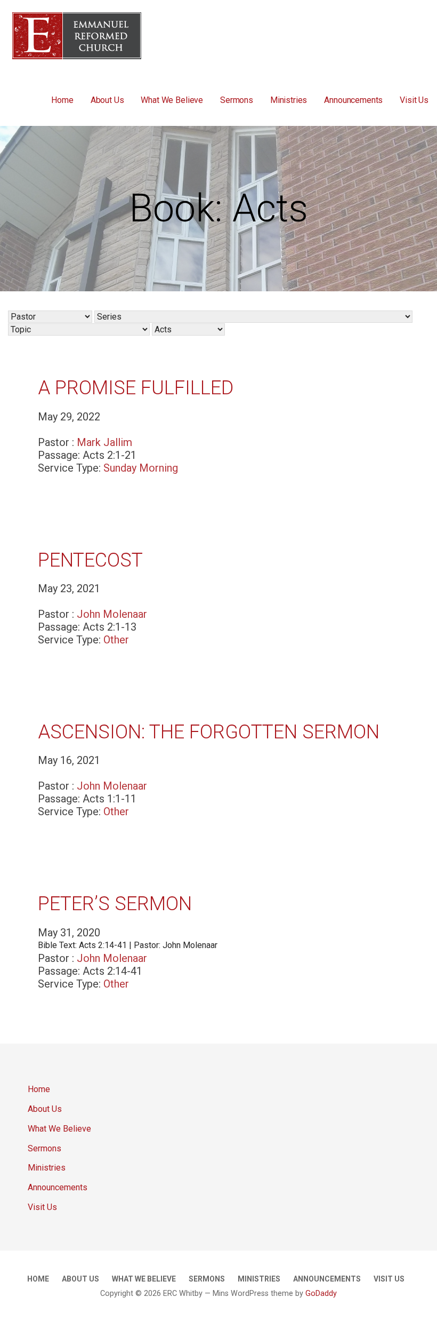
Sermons (236, 100)
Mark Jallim (104, 442)
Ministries (288, 100)
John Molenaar (112, 614)
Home (62, 100)
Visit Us (414, 100)
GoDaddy (321, 1293)
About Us (107, 100)
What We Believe (172, 100)
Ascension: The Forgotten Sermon (208, 732)
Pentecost (90, 560)
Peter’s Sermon (115, 904)
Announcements (353, 100)
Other (116, 639)
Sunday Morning (140, 467)
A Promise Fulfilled (135, 388)
